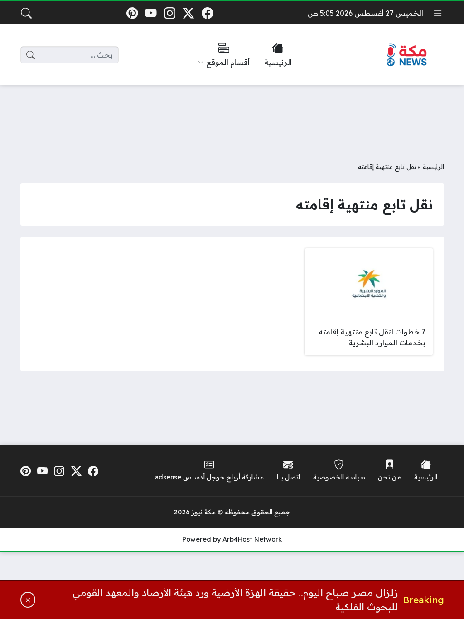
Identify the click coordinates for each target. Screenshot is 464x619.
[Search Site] (26, 13)
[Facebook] (207, 13)
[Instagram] (170, 13)
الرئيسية (433, 166)
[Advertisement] (232, 116)
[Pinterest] (132, 13)
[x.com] (189, 13)
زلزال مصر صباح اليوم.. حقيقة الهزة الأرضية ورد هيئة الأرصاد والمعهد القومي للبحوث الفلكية (235, 599)
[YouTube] (151, 13)
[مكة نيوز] (407, 55)
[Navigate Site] (438, 13)
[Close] (28, 600)
